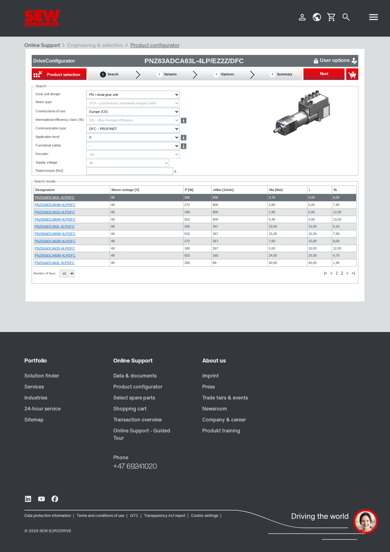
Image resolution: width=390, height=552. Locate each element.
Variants (167, 74)
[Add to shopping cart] (352, 74)
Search (110, 74)
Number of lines (45, 273)
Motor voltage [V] (125, 190)
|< (325, 273)
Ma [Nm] (276, 190)
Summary (281, 74)
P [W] (189, 190)
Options (224, 74)
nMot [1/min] (223, 190)
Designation (45, 190)
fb (335, 190)
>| (353, 273)
